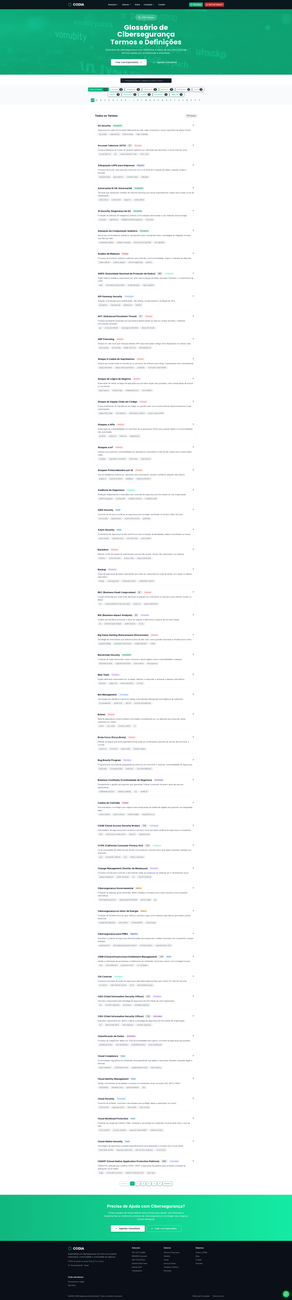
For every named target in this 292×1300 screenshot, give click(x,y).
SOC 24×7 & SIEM (138, 1252)
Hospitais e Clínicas (171, 1267)
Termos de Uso (218, 1296)
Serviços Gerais (170, 1263)
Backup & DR (137, 1267)
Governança (130, 94)
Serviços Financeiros (172, 1252)
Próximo (167, 1183)
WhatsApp (197, 4)
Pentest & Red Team (139, 1263)
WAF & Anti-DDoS (138, 1260)
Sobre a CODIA (201, 1252)
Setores (114, 94)
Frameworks (183, 89)
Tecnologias (133, 89)
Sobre (137, 4)
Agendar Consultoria (167, 62)
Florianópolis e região (76, 1282)
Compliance (150, 89)
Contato (161, 4)
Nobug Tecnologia (96, 1261)
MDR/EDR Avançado (139, 1256)
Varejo (166, 1260)
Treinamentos (137, 1271)
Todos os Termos (98, 89)
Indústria (167, 1256)
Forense (145, 94)
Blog (197, 1256)
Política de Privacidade (201, 1296)
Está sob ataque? (216, 4)
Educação (167, 1271)
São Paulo (72, 1285)
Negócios (176, 94)
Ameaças (116, 89)
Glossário (199, 1263)
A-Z (92, 100)
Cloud (198, 89)
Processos (166, 89)
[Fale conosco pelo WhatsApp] (286, 1294)
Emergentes (161, 94)
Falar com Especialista (127, 62)
